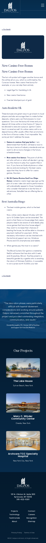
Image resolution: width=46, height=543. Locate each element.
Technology (14, 514)
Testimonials (14, 518)
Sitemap (31, 521)
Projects (14, 511)
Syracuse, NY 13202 (23, 497)
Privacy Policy (16, 533)
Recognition (31, 518)
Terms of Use (29, 533)
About (14, 521)
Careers (31, 514)
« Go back (6, 29)
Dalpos (10, 7)
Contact (31, 511)
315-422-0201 (23, 499)
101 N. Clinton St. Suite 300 (23, 494)
